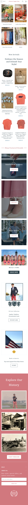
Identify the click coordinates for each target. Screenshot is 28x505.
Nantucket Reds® (7, 14)
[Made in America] (14, 342)
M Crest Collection (14, 311)
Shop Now (14, 272)
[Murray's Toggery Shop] (14, 1)
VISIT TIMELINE (14, 457)
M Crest (14, 365)
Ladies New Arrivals (21, 14)
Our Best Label (14, 320)
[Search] (22, 1)
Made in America (14, 358)
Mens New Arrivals (7, 37)
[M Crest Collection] (14, 295)
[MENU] (0, 1)
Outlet (21, 37)
